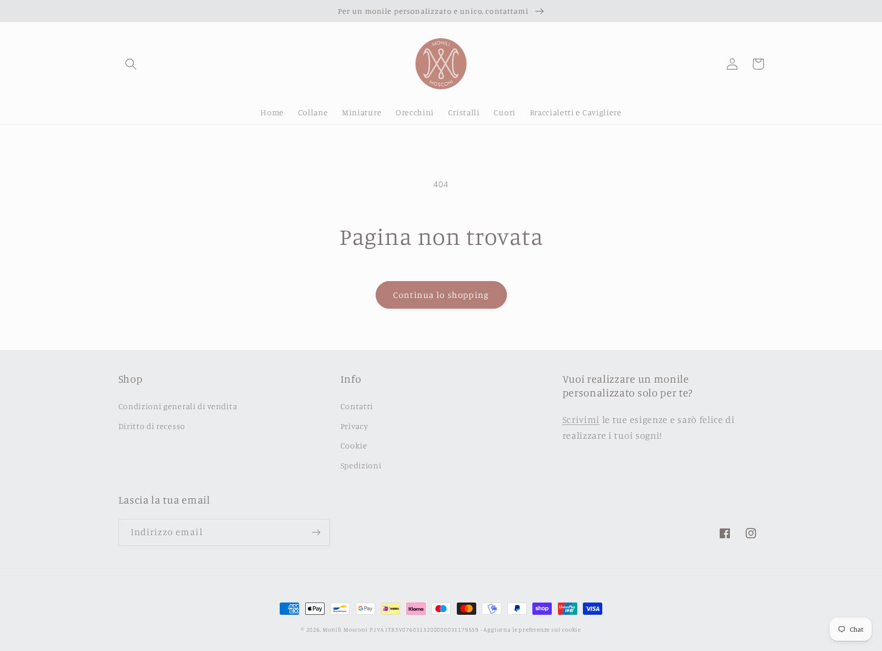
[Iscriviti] (316, 532)
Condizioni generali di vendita (177, 406)
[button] (131, 64)
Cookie (354, 445)
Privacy (354, 426)
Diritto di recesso (151, 426)
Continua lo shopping (441, 294)
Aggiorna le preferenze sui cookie (532, 629)
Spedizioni (361, 465)
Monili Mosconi (345, 629)
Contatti (357, 406)
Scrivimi (581, 419)
